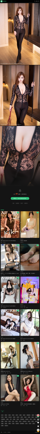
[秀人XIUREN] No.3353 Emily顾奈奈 (27, 338)
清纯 (7, 419)
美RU (6, 405)
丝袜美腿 (22, 419)
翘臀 (2, 421)
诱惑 (21, 340)
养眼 (2, 425)
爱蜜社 (2, 369)
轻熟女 (24, 340)
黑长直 (4, 242)
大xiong (10, 417)
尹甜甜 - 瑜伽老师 (23, 240)
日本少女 (24, 421)
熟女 (29, 421)
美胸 (6, 417)
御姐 (1, 242)
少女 (26, 423)
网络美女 (21, 239)
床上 (31, 419)
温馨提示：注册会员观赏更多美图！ (20, 198)
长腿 (9, 423)
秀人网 (2, 239)
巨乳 (32, 421)
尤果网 (2, 402)
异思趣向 (21, 271)
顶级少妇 (21, 242)
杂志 (25, 417)
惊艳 (4, 405)
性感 (21, 405)
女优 (24, 307)
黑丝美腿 (22, 423)
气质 (13, 423)
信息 (38, 420)
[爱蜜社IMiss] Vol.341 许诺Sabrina (26, 371)
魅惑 (27, 405)
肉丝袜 (27, 419)
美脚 (36, 417)
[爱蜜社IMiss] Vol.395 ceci (5, 371)
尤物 (29, 417)
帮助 (1, 432)
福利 (4, 340)
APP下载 (4, 432)
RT (10, 419)
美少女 (6, 425)
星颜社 (21, 402)
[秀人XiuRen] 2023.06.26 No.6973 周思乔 (8, 338)
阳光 (36, 421)
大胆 (9, 421)
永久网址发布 (37, 432)
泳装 (33, 423)
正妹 (17, 419)
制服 (14, 419)
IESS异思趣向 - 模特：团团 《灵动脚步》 (28, 273)
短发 (16, 421)
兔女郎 (17, 423)
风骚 (2, 423)
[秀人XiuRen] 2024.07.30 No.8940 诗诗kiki (8, 240)
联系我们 (9, 432)
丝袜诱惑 (3, 419)
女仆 (20, 421)
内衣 (21, 417)
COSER (21, 307)
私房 (1, 307)
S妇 (13, 421)
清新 (32, 417)
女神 (2, 417)
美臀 (34, 419)
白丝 (30, 423)
